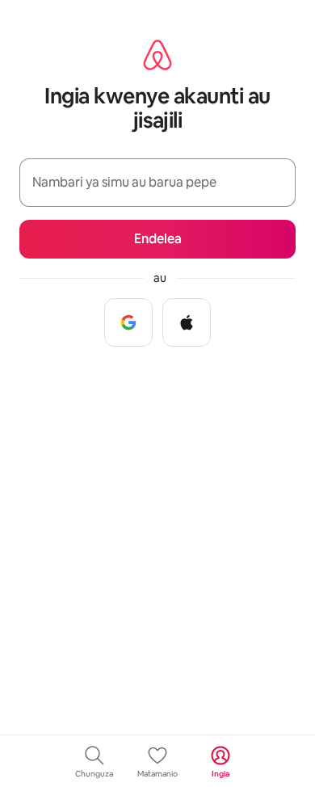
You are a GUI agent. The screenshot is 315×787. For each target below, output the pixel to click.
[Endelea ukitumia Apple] (186, 322)
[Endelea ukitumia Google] (128, 322)
